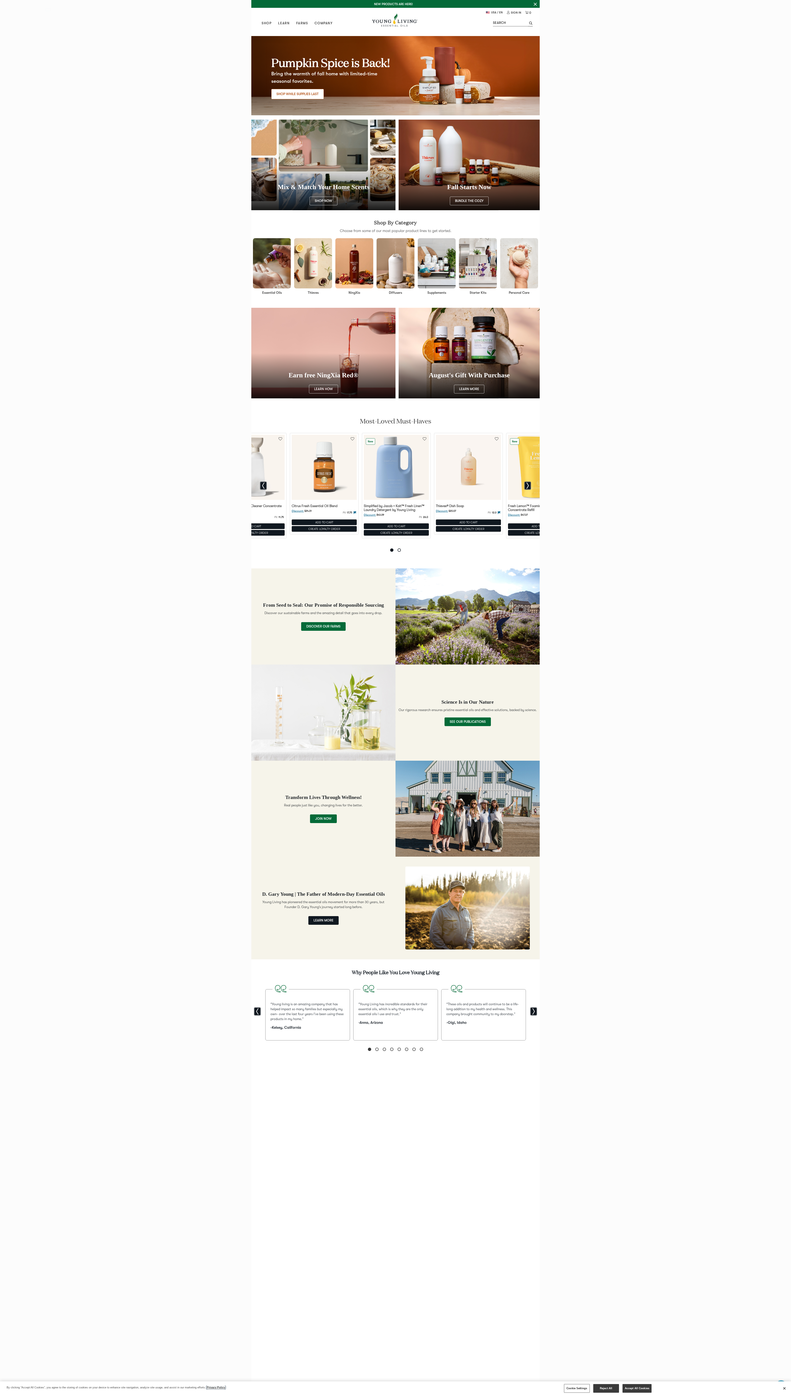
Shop (266, 23)
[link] (514, 12)
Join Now (323, 819)
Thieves (313, 293)
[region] (395, 1388)
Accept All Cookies (637, 1388)
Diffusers (395, 293)
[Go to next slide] (527, 486)
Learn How (323, 389)
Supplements (436, 293)
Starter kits (478, 293)
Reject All (606, 1388)
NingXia (354, 293)
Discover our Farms (323, 626)
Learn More (469, 389)
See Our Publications (468, 722)
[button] (530, 23)
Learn (284, 23)
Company (323, 23)
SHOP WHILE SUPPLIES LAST (297, 94)
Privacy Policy (216, 1387)
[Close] (784, 1388)
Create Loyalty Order (324, 529)
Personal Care (519, 293)
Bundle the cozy (469, 201)
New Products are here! (393, 4)
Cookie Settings (576, 1388)
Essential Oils (272, 293)
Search (499, 23)
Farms (302, 23)
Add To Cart (324, 522)
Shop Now (323, 201)
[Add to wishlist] (352, 438)
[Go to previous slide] (263, 486)
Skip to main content (49, 10)
